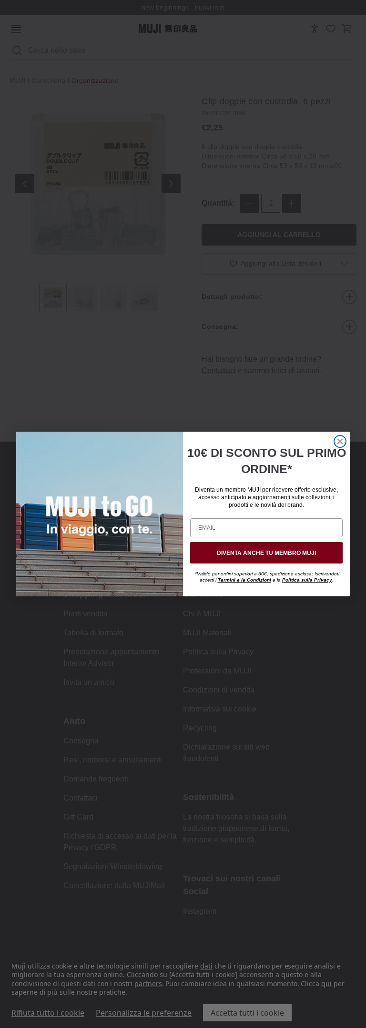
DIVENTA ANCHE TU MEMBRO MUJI (266, 553)
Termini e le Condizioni (244, 580)
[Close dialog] (340, 441)
